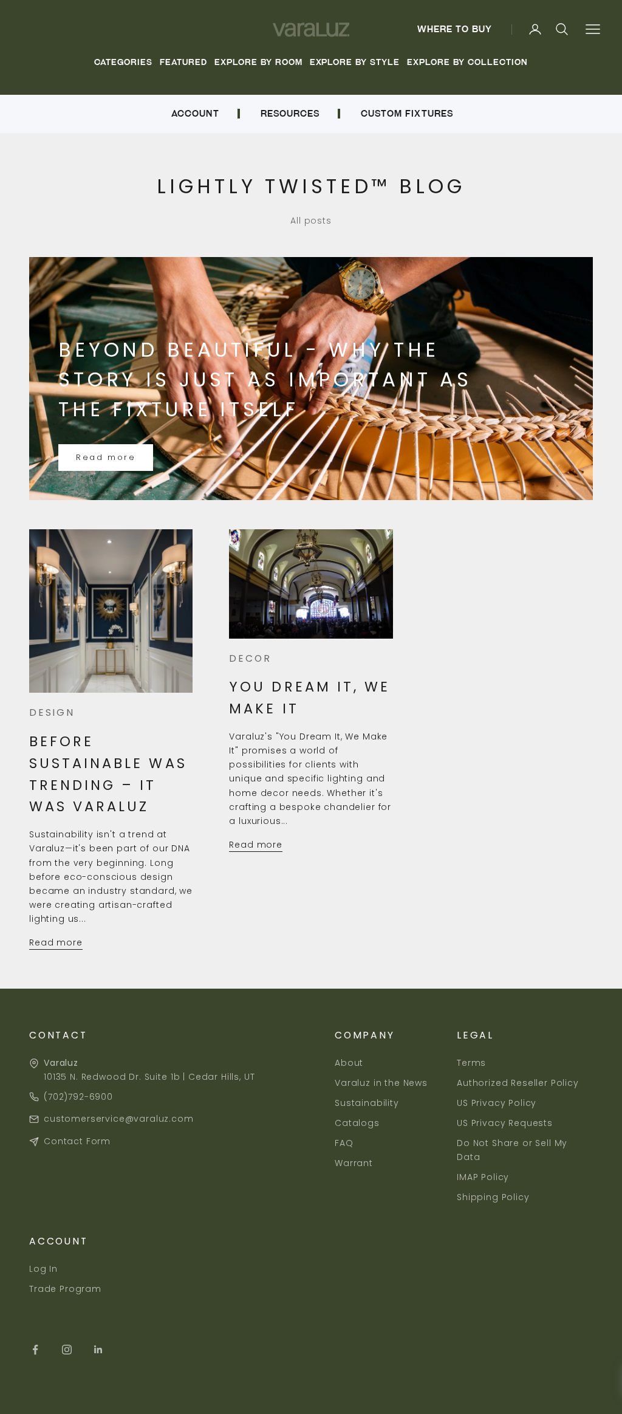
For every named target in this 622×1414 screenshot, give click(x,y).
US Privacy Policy (496, 1103)
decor (250, 658)
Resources (290, 113)
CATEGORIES (123, 62)
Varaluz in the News (381, 1083)
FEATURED (183, 62)
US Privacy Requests (505, 1123)
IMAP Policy (483, 1177)
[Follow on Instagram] (67, 1350)
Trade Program (65, 1289)
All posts (311, 221)
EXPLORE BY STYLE (355, 62)
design (52, 712)
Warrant (354, 1163)
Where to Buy (455, 29)
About (349, 1063)
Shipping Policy (493, 1197)
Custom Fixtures (407, 113)
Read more (105, 457)
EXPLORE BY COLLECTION (467, 62)
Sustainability (367, 1103)
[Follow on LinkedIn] (98, 1350)
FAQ (344, 1143)
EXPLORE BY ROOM (258, 62)
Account (195, 113)
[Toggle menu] (592, 29)
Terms (471, 1063)
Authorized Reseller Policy (518, 1083)
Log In (43, 1269)
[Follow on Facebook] (35, 1350)
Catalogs (357, 1123)
